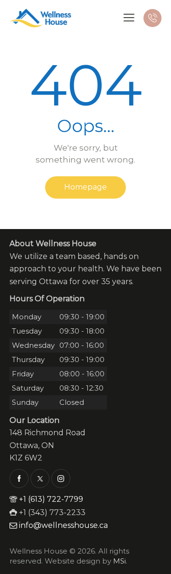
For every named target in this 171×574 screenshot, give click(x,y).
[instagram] (60, 478)
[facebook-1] (19, 478)
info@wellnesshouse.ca (63, 525)
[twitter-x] (39, 478)
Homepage (85, 186)
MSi (119, 560)
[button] (129, 17)
